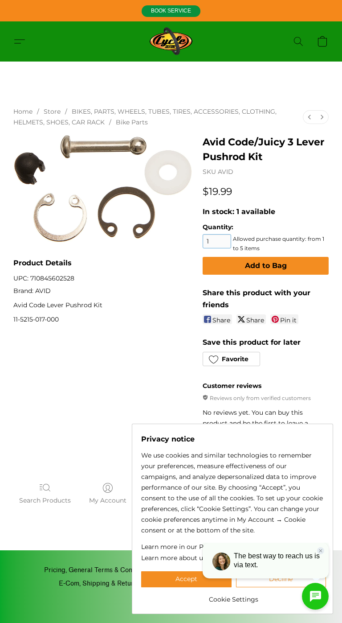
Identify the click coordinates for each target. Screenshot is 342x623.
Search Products (45, 500)
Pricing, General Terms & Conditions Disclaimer (114, 570)
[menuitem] (309, 117)
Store (52, 111)
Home (23, 111)
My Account (107, 500)
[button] (171, 11)
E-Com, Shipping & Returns (99, 583)
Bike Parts (132, 122)
